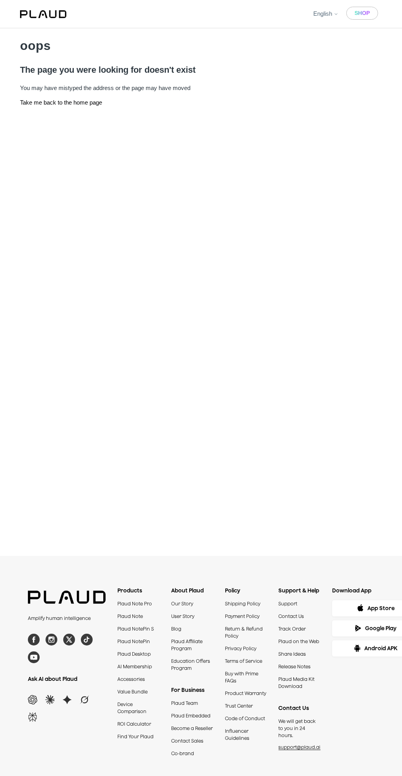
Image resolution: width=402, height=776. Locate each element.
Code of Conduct (245, 718)
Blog (176, 629)
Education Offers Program (190, 664)
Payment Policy (242, 616)
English (323, 13)
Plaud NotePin (133, 641)
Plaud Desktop (134, 654)
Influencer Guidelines (237, 734)
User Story (182, 616)
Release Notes (294, 666)
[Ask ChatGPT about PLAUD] (32, 699)
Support (287, 604)
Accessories (131, 679)
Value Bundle (132, 692)
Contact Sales (187, 741)
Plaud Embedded (190, 716)
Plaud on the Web (298, 641)
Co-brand (182, 753)
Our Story (182, 604)
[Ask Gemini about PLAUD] (67, 699)
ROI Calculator (134, 724)
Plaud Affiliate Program (187, 644)
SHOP (362, 13)
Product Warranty (245, 693)
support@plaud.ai (299, 747)
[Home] (43, 14)
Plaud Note (130, 616)
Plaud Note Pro (134, 604)
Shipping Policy (242, 604)
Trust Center (239, 706)
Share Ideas (292, 654)
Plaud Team (184, 703)
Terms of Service (243, 661)
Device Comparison (131, 707)
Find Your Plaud (135, 736)
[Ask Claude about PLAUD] (50, 699)
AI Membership (134, 666)
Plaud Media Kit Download (296, 682)
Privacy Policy (240, 648)
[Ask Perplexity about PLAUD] (32, 717)
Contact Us (291, 616)
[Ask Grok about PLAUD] (84, 699)
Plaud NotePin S (135, 629)
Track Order (292, 629)
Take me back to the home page (61, 102)
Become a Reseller (192, 728)
